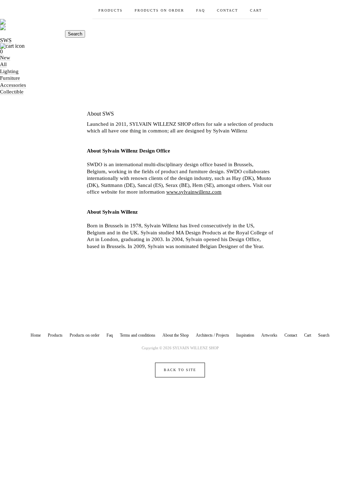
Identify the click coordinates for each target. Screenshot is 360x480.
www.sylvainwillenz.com (193, 192)
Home (36, 335)
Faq (200, 10)
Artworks (269, 335)
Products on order (159, 10)
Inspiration (245, 335)
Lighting (9, 71)
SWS (6, 40)
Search (75, 34)
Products (110, 10)
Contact (227, 10)
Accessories (13, 85)
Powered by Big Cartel (180, 394)
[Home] (180, 24)
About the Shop (175, 335)
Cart (256, 10)
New (5, 57)
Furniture (10, 78)
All (3, 64)
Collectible (12, 92)
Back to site (180, 370)
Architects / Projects (212, 335)
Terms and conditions (137, 335)
